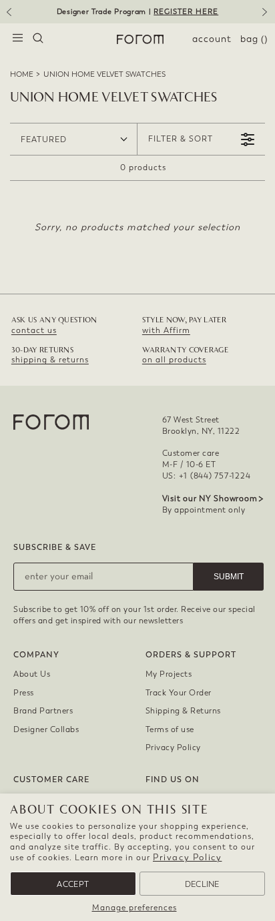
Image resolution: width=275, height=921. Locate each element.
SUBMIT (229, 576)
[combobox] (38, 39)
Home (21, 74)
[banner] (137, 11)
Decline (202, 884)
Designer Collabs (46, 729)
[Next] (267, 16)
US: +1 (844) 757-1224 (206, 476)
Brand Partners (43, 710)
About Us (31, 674)
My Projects (169, 674)
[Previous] (8, 16)
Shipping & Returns (183, 710)
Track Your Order (179, 692)
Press (23, 692)
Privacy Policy (187, 857)
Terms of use (170, 729)
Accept (73, 884)
